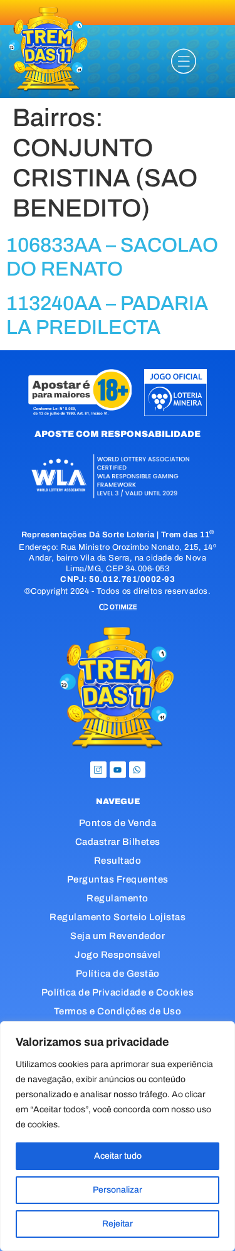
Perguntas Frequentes (118, 879)
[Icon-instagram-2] (98, 769)
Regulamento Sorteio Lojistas (117, 917)
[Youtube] (118, 769)
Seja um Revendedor (117, 936)
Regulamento (117, 898)
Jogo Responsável (117, 955)
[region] (117, 1136)
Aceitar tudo (118, 1156)
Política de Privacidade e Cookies (117, 992)
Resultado (118, 861)
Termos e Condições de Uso (118, 1011)
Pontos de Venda (118, 823)
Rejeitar (117, 1223)
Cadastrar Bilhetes (117, 842)
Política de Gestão (118, 974)
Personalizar (117, 1190)
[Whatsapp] (137, 769)
